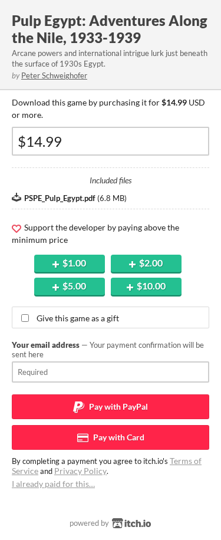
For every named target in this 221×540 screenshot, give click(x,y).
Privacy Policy (80, 471)
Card (117, 437)
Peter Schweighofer (54, 75)
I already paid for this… (53, 484)
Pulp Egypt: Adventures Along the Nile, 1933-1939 (109, 29)
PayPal (117, 406)
